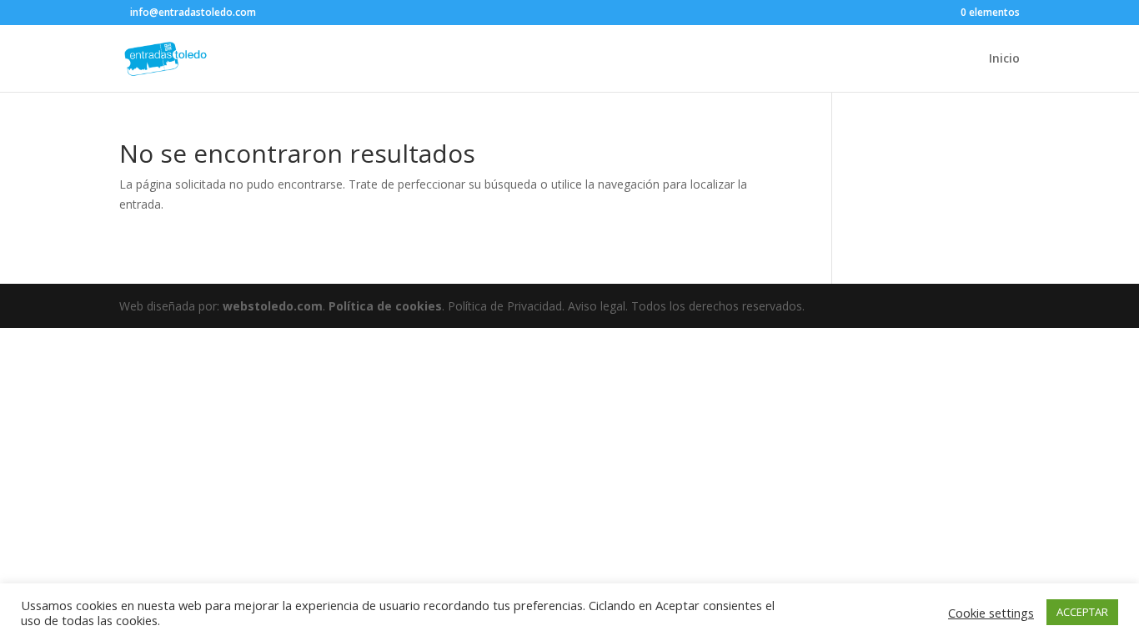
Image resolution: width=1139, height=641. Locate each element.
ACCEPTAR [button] (1082, 611)
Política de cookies (385, 306)
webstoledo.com (273, 306)
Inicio (1004, 59)
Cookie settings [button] (991, 612)
